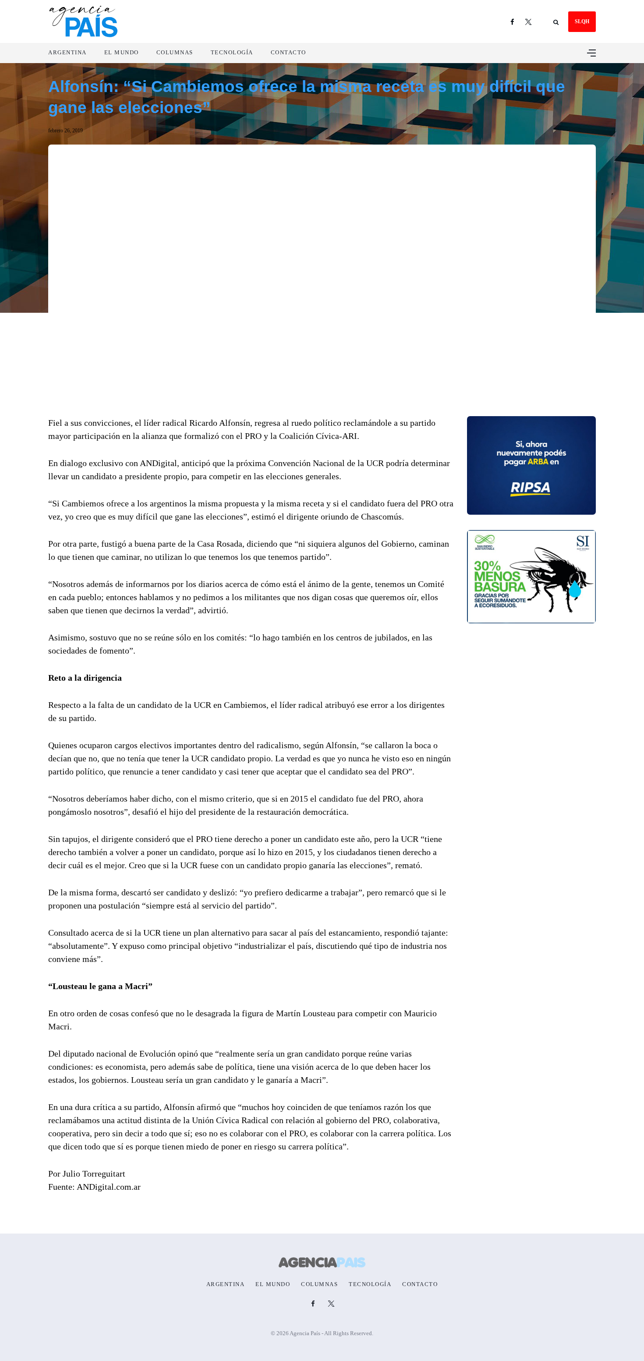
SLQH (582, 21)
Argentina (67, 52)
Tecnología (232, 52)
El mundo (121, 52)
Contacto (288, 52)
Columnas (174, 52)
